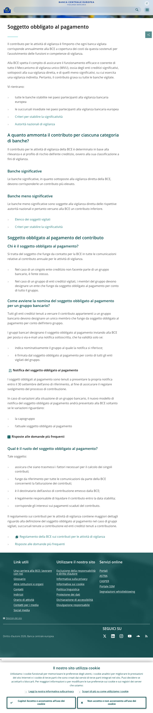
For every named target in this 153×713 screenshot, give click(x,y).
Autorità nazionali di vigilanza (35, 124)
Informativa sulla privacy (71, 579)
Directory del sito (14, 618)
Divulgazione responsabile (73, 605)
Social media (22, 610)
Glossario (20, 579)
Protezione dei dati (68, 594)
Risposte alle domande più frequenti (38, 436)
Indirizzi (18, 594)
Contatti (18, 589)
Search (136, 9)
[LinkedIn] (113, 636)
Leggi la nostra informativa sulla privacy (51, 691)
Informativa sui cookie (70, 584)
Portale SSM (107, 586)
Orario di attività (24, 600)
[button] (147, 3)
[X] (104, 636)
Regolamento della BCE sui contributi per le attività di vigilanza (62, 536)
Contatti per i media (26, 605)
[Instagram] (121, 636)
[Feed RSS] (146, 636)
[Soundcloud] (138, 636)
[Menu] (147, 10)
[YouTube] (129, 636)
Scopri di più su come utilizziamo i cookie (105, 691)
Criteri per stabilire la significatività (39, 117)
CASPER (104, 581)
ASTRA (103, 576)
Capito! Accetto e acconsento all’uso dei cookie (41, 702)
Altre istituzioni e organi (28, 584)
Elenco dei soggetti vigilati (32, 219)
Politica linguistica (67, 589)
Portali (104, 571)
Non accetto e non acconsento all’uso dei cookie (111, 702)
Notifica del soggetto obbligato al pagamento (45, 370)
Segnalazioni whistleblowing (117, 591)
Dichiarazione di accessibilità (74, 600)
